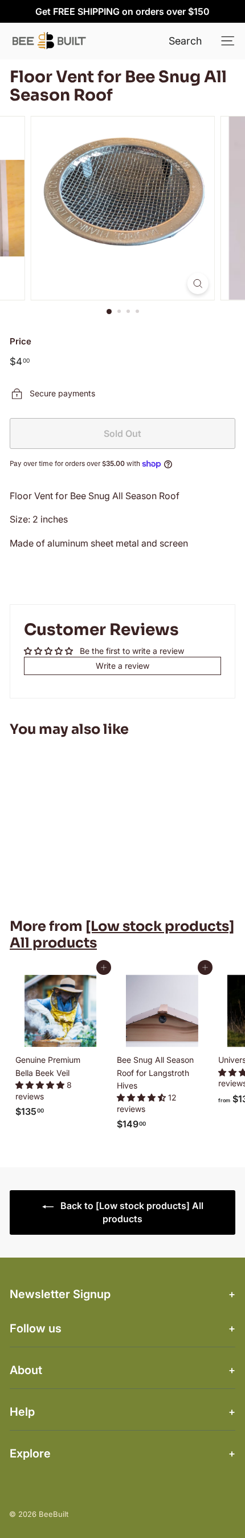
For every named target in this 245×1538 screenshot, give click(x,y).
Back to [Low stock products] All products (130, 1212)
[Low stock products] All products (122, 934)
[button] (41, 1085)
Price (20, 341)
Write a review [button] (122, 665)
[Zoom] (197, 283)
